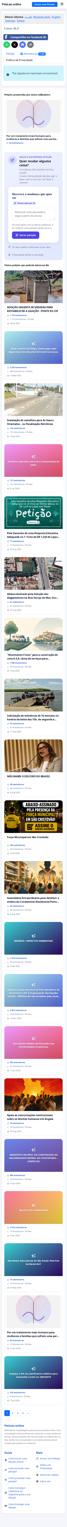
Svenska (10, 20)
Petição (10, 53)
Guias (8, 1453)
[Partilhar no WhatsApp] (6, 44)
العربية (28, 17)
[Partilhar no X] (14, 44)
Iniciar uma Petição (45, 4)
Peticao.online (11, 4)
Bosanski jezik (41, 17)
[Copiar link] (30, 44)
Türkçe (21, 20)
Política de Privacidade (19, 60)
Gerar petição (28, 235)
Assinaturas (33, 53)
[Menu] (62, 4)
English (56, 17)
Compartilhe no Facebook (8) (28, 37)
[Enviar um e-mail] (22, 44)
